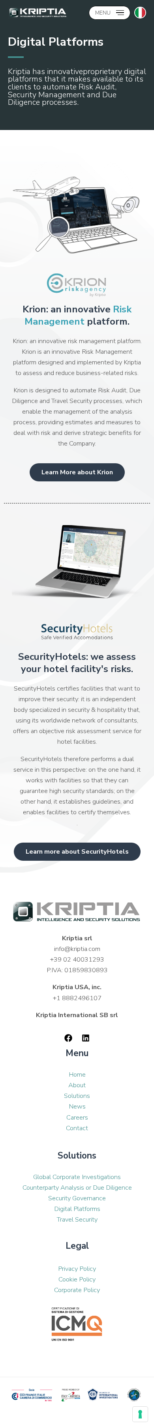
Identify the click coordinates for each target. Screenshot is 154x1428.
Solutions (77, 1095)
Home (77, 1074)
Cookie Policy (77, 1279)
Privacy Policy (77, 1268)
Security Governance (77, 1198)
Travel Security (77, 1219)
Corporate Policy (77, 1289)
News (77, 1106)
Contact (77, 1128)
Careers (77, 1117)
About (77, 1085)
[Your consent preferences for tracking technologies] (140, 1414)
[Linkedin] (86, 1038)
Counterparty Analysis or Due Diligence (77, 1187)
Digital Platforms (77, 1208)
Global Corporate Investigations (77, 1176)
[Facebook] (68, 1038)
